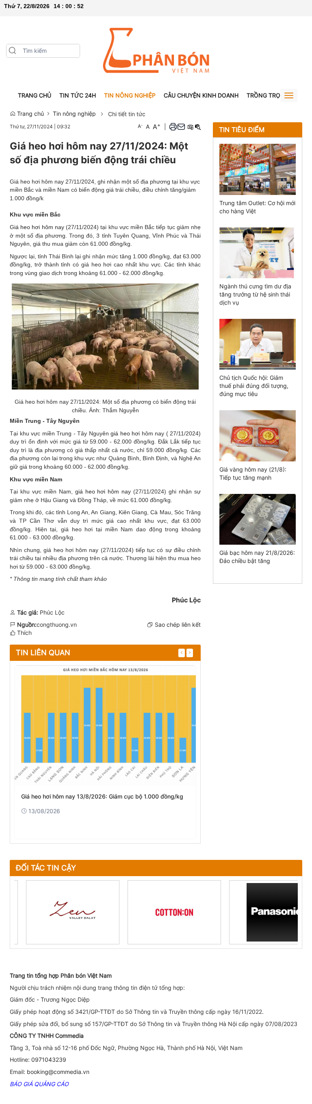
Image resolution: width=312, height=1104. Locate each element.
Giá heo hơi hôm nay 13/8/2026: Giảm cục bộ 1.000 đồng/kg (102, 796)
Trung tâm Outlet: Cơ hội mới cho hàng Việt (257, 206)
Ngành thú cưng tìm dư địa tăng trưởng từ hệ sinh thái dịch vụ (255, 294)
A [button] (140, 126)
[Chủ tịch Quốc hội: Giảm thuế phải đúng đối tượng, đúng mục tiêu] (257, 343)
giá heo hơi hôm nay (104, 491)
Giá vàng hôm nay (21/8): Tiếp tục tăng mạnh (252, 473)
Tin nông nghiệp (130, 95)
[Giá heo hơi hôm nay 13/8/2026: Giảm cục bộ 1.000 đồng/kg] (105, 725)
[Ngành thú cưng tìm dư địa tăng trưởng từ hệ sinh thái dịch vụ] (257, 252)
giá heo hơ (124, 433)
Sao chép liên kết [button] (178, 624)
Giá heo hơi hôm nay (37, 227)
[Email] (181, 126)
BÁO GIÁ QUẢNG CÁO (39, 1083)
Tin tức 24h (77, 95)
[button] (12, 50)
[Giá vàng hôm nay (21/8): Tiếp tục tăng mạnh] (257, 435)
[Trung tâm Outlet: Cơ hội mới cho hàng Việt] (257, 168)
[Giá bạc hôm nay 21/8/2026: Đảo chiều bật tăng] (257, 518)
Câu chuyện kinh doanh (201, 95)
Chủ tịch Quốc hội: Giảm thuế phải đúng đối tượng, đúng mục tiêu (253, 385)
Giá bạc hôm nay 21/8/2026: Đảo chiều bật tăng (257, 556)
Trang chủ (34, 95)
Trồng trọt (265, 95)
